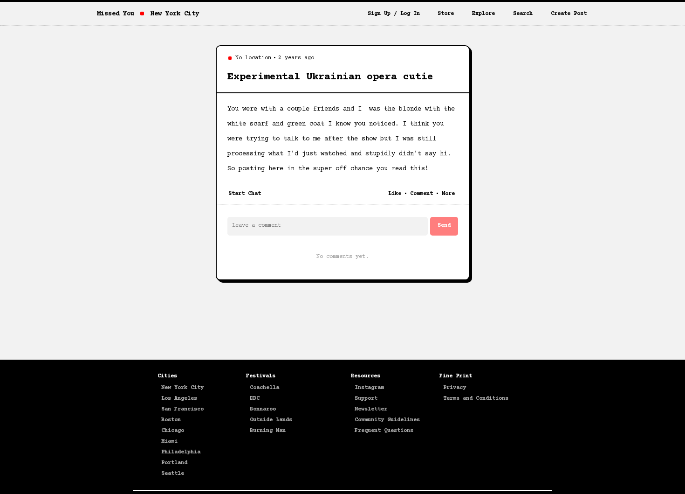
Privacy (454, 388)
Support (366, 399)
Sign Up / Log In (394, 14)
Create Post (569, 14)
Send (444, 226)
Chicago (172, 431)
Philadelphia (180, 452)
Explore (483, 14)
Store (446, 14)
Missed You (115, 14)
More (448, 194)
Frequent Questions (384, 431)
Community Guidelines (387, 420)
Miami (169, 441)
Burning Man (268, 431)
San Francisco (182, 409)
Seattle (172, 474)
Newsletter (371, 409)
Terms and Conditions (475, 399)
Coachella (264, 388)
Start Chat (244, 194)
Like (394, 194)
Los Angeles (179, 399)
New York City (182, 388)
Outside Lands (271, 420)
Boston (171, 420)
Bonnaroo (263, 409)
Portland (174, 463)
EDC (255, 399)
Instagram (369, 388)
